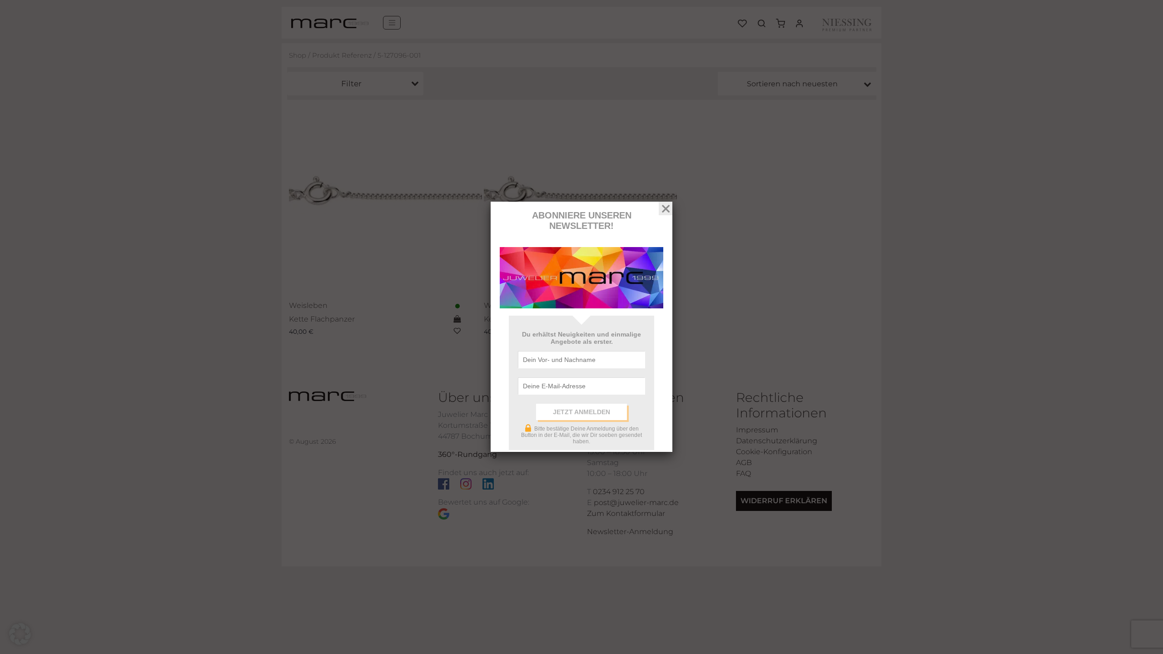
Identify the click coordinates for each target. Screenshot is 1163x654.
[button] (20, 634)
